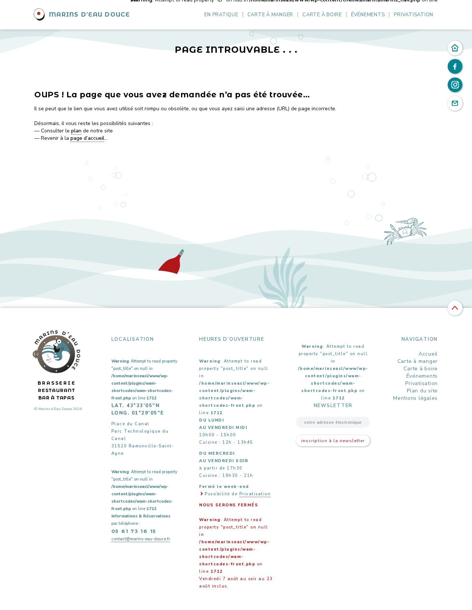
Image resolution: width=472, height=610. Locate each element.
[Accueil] (455, 48)
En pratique (221, 14)
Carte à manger (270, 14)
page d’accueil (87, 138)
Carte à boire (322, 14)
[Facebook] (455, 66)
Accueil (428, 353)
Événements (368, 14)
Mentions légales (415, 398)
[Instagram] (455, 84)
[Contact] (455, 103)
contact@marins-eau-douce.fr (140, 539)
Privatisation (413, 14)
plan (76, 130)
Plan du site (422, 390)
